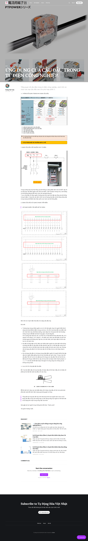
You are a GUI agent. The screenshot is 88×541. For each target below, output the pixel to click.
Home (12, 2)
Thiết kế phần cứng (23, 2)
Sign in (73, 2)
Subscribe (79, 2)
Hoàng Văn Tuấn (9, 89)
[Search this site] (69, 3)
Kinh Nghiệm (36, 2)
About (42, 2)
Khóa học (39, 523)
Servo (31, 2)
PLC (16, 2)
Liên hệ (49, 523)
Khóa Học (48, 2)
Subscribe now (45, 512)
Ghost (53, 532)
